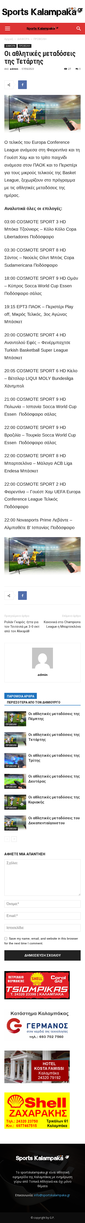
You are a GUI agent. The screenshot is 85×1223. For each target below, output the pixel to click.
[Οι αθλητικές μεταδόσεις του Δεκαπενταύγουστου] (15, 823)
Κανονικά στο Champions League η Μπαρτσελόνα (62, 624)
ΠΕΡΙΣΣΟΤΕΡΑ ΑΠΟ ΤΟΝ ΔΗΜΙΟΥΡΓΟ (33, 702)
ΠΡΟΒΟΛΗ (40, 39)
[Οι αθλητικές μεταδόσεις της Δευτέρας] (15, 781)
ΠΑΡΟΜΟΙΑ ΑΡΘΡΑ (20, 696)
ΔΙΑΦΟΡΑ (23, 39)
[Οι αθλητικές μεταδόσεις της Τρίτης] (15, 760)
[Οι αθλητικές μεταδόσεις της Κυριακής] (15, 802)
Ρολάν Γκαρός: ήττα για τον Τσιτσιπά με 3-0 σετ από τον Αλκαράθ (21, 626)
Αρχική (8, 39)
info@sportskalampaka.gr (52, 1195)
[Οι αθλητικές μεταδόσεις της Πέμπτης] (15, 718)
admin (14, 68)
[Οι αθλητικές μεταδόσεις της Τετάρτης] (15, 739)
